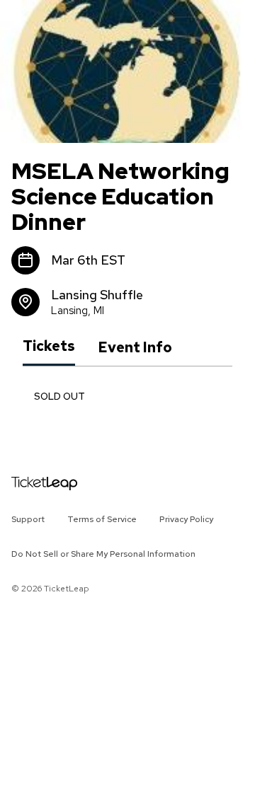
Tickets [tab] (49, 346)
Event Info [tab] (135, 347)
